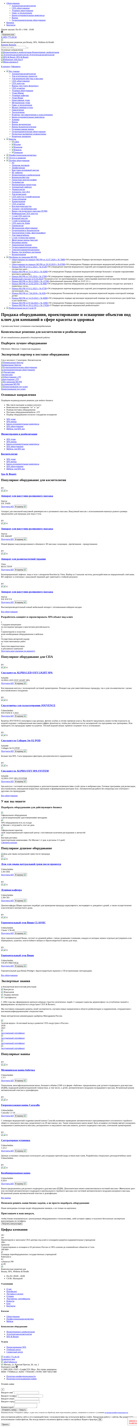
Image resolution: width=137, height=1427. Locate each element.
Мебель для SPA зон (15, 429)
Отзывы (10, 1296)
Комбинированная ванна (15, 1173)
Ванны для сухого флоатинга (25, 86)
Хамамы (15, 119)
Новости (10, 1301)
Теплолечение (18, 112)
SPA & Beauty (22, 57)
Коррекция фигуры (20, 177)
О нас (9, 1289)
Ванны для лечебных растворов (26, 252)
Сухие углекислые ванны (23, 237)
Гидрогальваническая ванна (24, 247)
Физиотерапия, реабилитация (45, 52)
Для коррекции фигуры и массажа (27, 78)
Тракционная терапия (22, 245)
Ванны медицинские (21, 124)
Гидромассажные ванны (23, 129)
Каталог (5, 45)
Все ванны (6, 1198)
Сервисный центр (14, 1352)
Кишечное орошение (21, 136)
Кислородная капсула (21, 206)
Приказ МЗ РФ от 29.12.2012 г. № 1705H (30, 305)
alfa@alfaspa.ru (10, 1362)
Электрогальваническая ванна (25, 249)
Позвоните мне (8, 35)
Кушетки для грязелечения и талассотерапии (32, 115)
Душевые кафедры (20, 95)
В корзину (5, 66)
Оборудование (13, 3)
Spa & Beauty (9, 474)
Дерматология (18, 189)
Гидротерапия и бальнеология (25, 230)
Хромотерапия (18, 201)
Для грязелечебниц (20, 235)
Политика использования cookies (21, 1379)
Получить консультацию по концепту (18, 651)
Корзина (10, 22)
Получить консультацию (12, 1224)
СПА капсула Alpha (21, 223)
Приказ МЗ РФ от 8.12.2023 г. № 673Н (29, 288)
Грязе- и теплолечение (22, 13)
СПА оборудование (21, 8)
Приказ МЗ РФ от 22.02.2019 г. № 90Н (29, 284)
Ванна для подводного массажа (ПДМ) (29, 211)
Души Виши (17, 98)
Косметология (9, 454)
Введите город (7, 1401)
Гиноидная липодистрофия (24, 180)
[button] (9, 62)
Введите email (7, 1399)
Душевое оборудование (22, 10)
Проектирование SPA (16, 1347)
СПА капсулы (18, 83)
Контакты (10, 25)
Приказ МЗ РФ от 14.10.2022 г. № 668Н (30, 298)
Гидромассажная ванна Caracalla (20, 1105)
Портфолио (11, 1291)
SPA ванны (11, 421)
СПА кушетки (18, 88)
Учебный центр (13, 1349)
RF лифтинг (17, 172)
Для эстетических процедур (24, 76)
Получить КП (7, 506)
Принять (5, 1425)
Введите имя (7, 1392)
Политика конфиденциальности (21, 1376)
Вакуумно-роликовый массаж (25, 170)
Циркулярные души (21, 100)
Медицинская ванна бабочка (18, 1070)
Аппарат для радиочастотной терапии (23, 559)
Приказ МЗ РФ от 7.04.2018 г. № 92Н (29, 293)
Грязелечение (18, 110)
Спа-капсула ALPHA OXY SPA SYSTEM (25, 770)
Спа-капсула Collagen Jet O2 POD (21, 740)
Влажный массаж (20, 218)
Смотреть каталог (9, 842)
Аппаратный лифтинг (22, 187)
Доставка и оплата (14, 1294)
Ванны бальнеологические (24, 127)
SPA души (11, 419)
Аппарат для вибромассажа (24, 209)
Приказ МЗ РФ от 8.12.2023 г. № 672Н (29, 267)
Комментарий (7, 1407)
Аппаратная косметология (24, 6)
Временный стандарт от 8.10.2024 (27, 279)
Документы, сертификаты (18, 1299)
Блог (8, 1303)
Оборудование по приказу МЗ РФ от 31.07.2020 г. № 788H (38, 259)
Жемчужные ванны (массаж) (25, 240)
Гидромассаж (18, 182)
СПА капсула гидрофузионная (26, 196)
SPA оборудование (14, 426)
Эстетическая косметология (41, 55)
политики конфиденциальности (116, 1412)
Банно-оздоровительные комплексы (28, 15)
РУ (13, 163)
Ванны (15, 18)
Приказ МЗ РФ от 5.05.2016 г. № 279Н (29, 276)
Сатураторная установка (15, 1140)
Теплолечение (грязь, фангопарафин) (29, 233)
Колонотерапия (19, 254)
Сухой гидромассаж (21, 221)
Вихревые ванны (19, 242)
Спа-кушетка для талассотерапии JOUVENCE (28, 705)
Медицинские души (21, 102)
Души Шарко (18, 93)
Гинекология (17, 225)
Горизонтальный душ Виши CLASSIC (23, 922)
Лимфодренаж (18, 168)
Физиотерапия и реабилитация (26, 175)
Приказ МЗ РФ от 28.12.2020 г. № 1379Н (30, 281)
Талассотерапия (19, 199)
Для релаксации (19, 194)
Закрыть (22, 1410)
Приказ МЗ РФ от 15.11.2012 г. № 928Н (30, 271)
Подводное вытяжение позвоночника (29, 134)
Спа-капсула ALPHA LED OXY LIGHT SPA (27, 672)
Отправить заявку (9, 1410)
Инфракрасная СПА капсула (25, 213)
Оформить (15, 66)
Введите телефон (9, 1396)
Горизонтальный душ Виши (17, 955)
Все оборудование (9, 612)
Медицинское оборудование (25, 228)
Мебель (9, 1321)
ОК (100, 1420)
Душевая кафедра (11, 889)
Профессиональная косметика (20, 1319)
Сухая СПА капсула (21, 216)
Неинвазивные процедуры (24, 184)
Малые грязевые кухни (22, 107)
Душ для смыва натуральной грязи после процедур (31, 864)
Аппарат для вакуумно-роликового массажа (27, 495)
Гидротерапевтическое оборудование (29, 20)
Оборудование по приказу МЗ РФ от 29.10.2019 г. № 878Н (38, 264)
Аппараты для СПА (21, 192)
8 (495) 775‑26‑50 (9, 37)
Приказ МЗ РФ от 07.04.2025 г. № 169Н (30, 303)
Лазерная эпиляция (20, 165)
